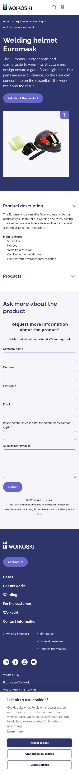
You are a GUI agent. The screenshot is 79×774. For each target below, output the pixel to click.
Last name (9, 385)
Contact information (19, 621)
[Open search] (54, 7)
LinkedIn (6, 662)
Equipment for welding (29, 21)
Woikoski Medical (17, 634)
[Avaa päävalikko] (73, 7)
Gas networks (14, 586)
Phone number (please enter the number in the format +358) (36, 425)
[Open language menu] (62, 7)
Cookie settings (39, 764)
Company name (13, 348)
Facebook (15, 662)
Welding (10, 595)
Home (6, 21)
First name (10, 367)
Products (12, 276)
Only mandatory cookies (39, 753)
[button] (36, 145)
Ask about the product (23, 98)
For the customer (17, 604)
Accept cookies (39, 742)
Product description (23, 205)
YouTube (34, 662)
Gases (8, 577)
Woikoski (10, 612)
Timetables (47, 634)
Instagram (24, 662)
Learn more (15, 731)
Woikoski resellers (51, 641)
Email (6, 404)
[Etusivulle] (17, 6)
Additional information (17, 445)
